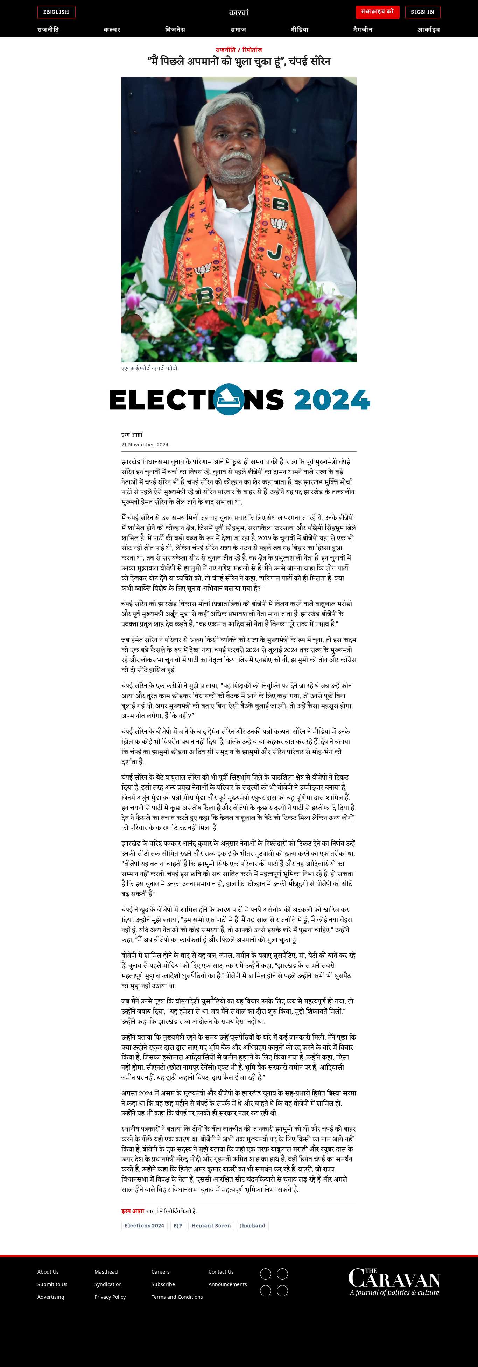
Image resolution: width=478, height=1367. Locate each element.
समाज (239, 30)
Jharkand (253, 1226)
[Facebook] (265, 1274)
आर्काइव (429, 30)
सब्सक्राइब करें (377, 12)
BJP (178, 1226)
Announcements (228, 1284)
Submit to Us (52, 1284)
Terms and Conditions (177, 1297)
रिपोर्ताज (252, 50)
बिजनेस (175, 30)
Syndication (108, 1284)
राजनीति (48, 30)
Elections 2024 (144, 1226)
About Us (48, 1271)
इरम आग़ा (132, 1211)
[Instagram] (265, 1290)
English (56, 12)
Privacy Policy (110, 1297)
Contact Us (221, 1271)
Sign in (423, 12)
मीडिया (300, 30)
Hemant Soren (211, 1226)
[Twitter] (282, 1274)
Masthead (106, 1271)
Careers (161, 1271)
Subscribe (163, 1284)
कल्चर (112, 30)
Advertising (50, 1297)
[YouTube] (282, 1290)
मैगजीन (363, 30)
